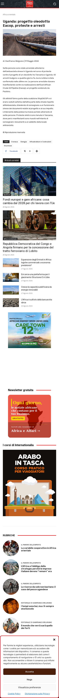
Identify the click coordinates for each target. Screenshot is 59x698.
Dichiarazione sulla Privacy (37, 693)
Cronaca (14, 142)
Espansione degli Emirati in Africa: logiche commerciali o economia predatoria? (36, 263)
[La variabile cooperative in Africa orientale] (11, 548)
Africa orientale (9, 14)
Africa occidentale (10, 239)
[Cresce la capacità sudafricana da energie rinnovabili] (11, 290)
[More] (37, 151)
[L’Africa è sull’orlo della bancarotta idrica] (11, 302)
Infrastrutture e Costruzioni (40, 142)
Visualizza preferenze (29, 687)
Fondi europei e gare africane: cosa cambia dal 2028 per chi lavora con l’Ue (29, 201)
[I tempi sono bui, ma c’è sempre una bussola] (11, 606)
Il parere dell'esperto (31, 545)
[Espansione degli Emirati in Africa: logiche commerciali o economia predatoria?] (11, 262)
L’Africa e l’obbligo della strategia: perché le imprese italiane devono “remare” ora (36, 569)
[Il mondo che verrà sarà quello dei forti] (11, 625)
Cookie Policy (14, 693)
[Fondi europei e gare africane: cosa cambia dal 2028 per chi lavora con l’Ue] (29, 181)
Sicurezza (8, 146)
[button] (54, 639)
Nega (29, 679)
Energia (24, 142)
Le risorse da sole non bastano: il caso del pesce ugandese (38, 588)
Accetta (29, 671)
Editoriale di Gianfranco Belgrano (36, 603)
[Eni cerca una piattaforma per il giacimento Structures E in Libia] (11, 277)
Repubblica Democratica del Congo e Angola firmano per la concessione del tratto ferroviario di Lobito (28, 247)
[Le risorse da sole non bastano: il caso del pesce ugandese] (11, 587)
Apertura (7, 195)
